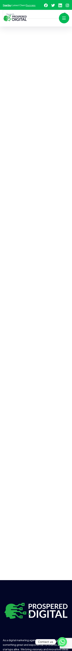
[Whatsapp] (62, 642)
